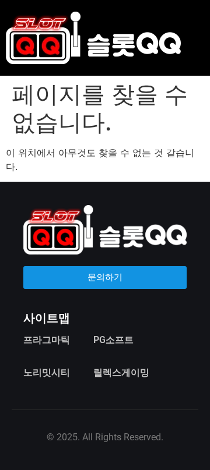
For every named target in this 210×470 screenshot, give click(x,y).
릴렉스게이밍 (121, 372)
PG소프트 (113, 339)
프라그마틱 (46, 339)
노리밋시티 (46, 372)
